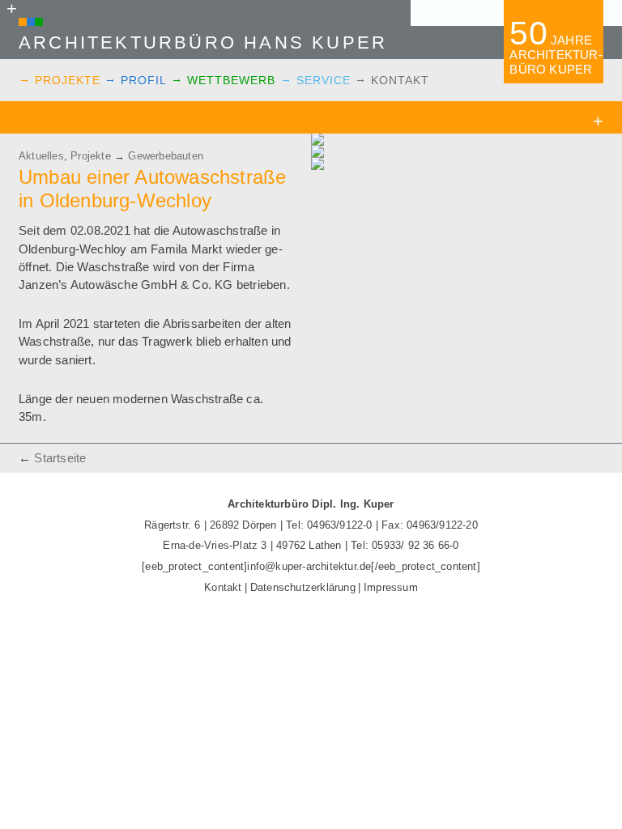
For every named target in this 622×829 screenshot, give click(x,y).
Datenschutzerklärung (303, 587)
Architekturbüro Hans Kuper (203, 42)
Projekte (67, 80)
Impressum (391, 587)
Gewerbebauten (165, 156)
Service (323, 80)
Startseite (60, 458)
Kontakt (400, 80)
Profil (144, 80)
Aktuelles (41, 156)
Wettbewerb (231, 80)
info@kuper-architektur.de (309, 566)
